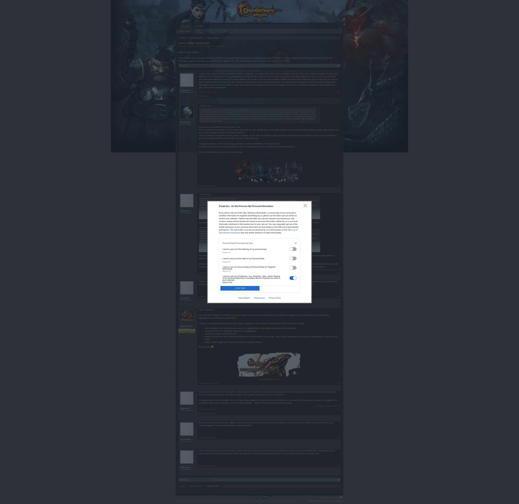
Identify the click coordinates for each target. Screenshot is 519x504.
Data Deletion (244, 298)
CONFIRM (240, 288)
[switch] (293, 249)
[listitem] (259, 243)
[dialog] (259, 252)
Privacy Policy (275, 298)
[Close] (306, 206)
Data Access (259, 298)
